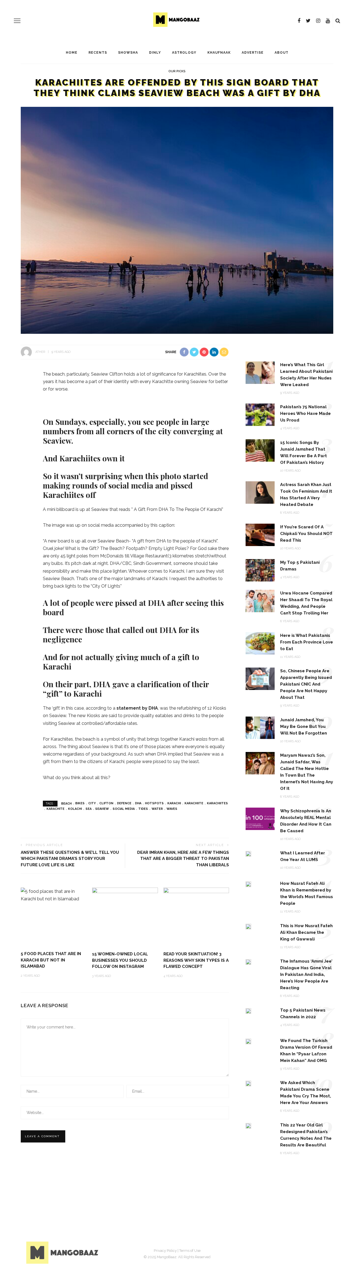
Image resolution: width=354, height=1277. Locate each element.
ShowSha (128, 53)
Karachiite (193, 803)
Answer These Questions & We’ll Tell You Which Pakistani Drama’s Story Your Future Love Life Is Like (70, 858)
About (281, 53)
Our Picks (177, 71)
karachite (55, 809)
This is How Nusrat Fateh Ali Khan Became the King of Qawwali (306, 932)
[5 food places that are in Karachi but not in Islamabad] (54, 895)
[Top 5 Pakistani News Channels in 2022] (248, 1010)
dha (138, 803)
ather (40, 352)
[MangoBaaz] (63, 1252)
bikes (80, 803)
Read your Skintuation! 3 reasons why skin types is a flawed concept (196, 960)
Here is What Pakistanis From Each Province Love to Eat (306, 642)
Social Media (124, 809)
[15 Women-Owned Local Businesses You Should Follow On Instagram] (125, 916)
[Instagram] (318, 21)
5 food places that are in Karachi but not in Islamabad (51, 960)
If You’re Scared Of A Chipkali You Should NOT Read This (306, 533)
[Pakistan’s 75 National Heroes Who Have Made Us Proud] (260, 414)
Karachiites (217, 803)
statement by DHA (137, 708)
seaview (102, 809)
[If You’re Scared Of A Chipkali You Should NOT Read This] (260, 534)
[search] (338, 21)
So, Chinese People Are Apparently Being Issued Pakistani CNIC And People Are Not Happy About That (306, 684)
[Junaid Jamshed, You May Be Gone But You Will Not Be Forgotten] (260, 727)
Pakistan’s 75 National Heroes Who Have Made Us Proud (305, 413)
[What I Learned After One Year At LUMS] (248, 853)
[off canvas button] (17, 20)
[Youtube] (328, 21)
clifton (106, 803)
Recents (97, 53)
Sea (88, 809)
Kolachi (75, 809)
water (157, 809)
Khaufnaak (219, 53)
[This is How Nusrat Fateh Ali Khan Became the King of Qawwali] (248, 926)
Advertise (253, 53)
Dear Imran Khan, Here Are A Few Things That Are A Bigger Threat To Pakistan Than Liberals (183, 858)
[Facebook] (299, 21)
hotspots (154, 803)
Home (71, 53)
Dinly (155, 53)
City (92, 803)
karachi (174, 803)
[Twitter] (308, 21)
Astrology (184, 53)
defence (124, 803)
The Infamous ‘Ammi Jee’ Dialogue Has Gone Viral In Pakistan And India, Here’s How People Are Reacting (306, 974)
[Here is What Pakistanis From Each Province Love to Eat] (260, 642)
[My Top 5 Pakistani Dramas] (260, 570)
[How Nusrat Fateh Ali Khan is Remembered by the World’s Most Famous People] (248, 883)
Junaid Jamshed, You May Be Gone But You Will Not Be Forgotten (303, 726)
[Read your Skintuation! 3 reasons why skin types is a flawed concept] (196, 916)
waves (171, 809)
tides (143, 809)
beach (66, 803)
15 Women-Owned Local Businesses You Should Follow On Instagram (120, 960)
